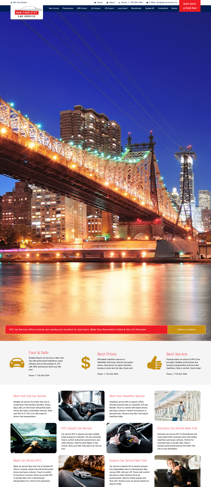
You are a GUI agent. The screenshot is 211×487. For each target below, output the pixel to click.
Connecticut (163, 8)
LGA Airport (95, 8)
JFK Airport (109, 8)
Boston (174, 8)
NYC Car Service (20, 2)
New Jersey (54, 8)
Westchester (136, 8)
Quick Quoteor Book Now (190, 5)
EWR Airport (82, 8)
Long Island (122, 8)
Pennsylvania (68, 8)
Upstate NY (149, 8)
